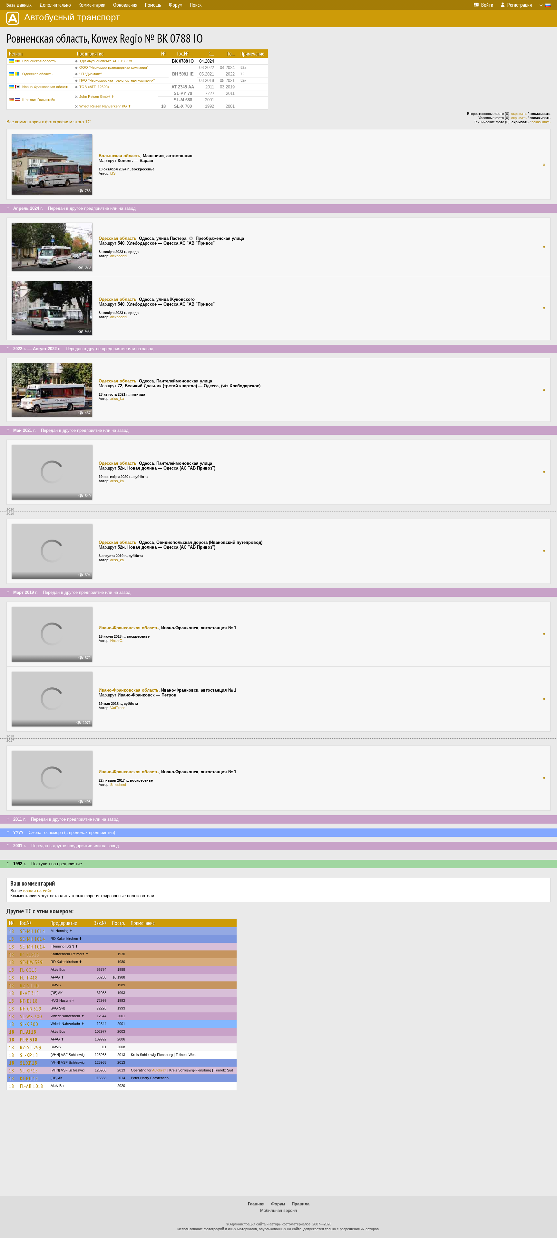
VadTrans (117, 708)
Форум (278, 1204)
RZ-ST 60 (29, 985)
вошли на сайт (37, 890)
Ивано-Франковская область (45, 87)
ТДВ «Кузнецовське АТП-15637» (105, 61)
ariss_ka (117, 399)
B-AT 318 (29, 993)
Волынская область (119, 155)
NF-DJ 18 (29, 1001)
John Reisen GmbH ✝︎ (96, 96)
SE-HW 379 (31, 962)
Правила (300, 1204)
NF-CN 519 (30, 1008)
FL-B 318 (28, 1039)
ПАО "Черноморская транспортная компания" (117, 80)
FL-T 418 (29, 977)
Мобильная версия (278, 1210)
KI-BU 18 (29, 1078)
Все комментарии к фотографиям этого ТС (48, 121)
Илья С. (116, 641)
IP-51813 (29, 954)
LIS (112, 173)
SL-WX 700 (31, 1016)
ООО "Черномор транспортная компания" (113, 67)
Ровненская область (39, 61)
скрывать (519, 114)
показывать (541, 122)
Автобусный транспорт (72, 17)
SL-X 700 (29, 1024)
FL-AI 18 (28, 1032)
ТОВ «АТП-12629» (94, 87)
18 (11, 931)
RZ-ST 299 (30, 1047)
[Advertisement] (278, 1146)
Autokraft (159, 1070)
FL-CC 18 (28, 970)
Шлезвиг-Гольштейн (38, 100)
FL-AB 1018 (31, 1086)
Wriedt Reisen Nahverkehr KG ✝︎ (105, 106)
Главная (256, 1204)
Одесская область (37, 74)
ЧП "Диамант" (90, 74)
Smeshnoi (118, 784)
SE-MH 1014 (32, 931)
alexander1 (119, 256)
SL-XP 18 (29, 1055)
